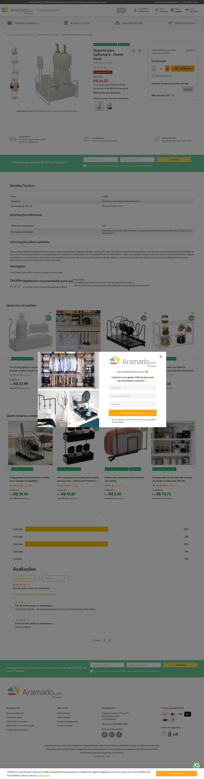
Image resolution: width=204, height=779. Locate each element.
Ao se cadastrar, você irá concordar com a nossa (134, 420)
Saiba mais (43, 775)
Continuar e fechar (176, 773)
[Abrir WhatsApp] (197, 766)
